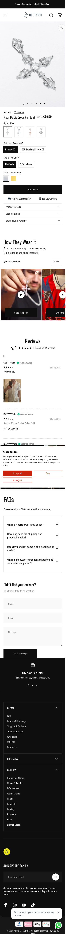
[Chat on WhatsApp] (58, 925)
